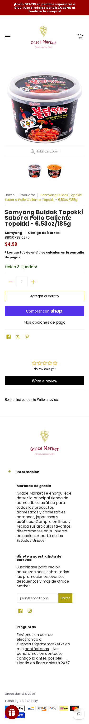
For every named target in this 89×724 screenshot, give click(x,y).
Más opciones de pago (44, 322)
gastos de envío (27, 252)
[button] (80, 36)
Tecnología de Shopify (21, 701)
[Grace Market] (43, 36)
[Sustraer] (10, 282)
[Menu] (7, 36)
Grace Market (14, 694)
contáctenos (37, 649)
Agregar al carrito (44, 296)
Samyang (13, 232)
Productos (27, 195)
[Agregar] (33, 282)
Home (10, 195)
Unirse (65, 598)
